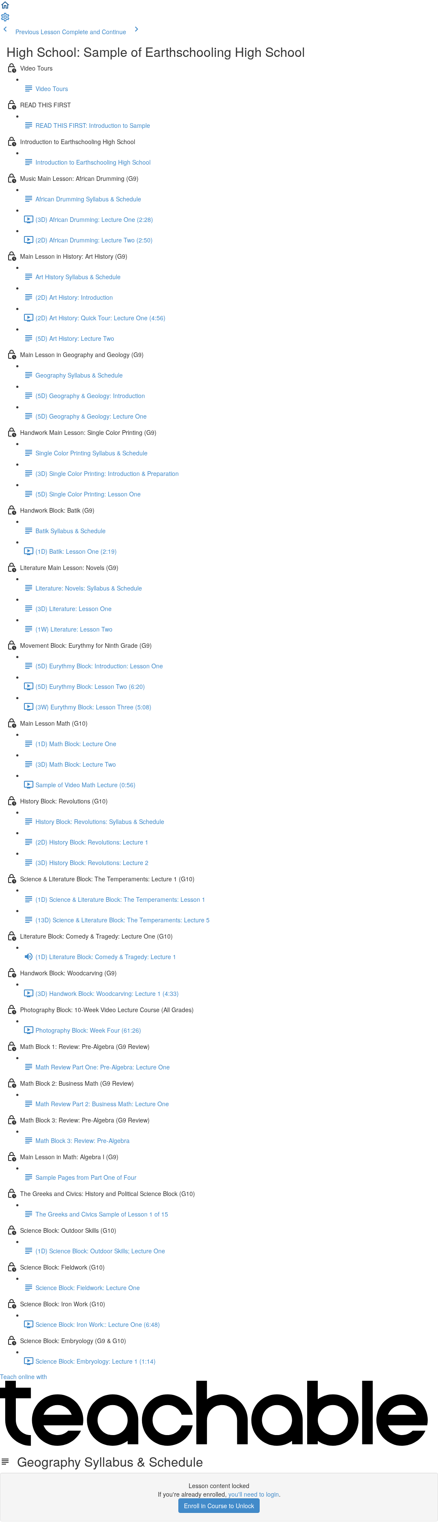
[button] (5, 7)
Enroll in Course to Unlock (219, 1505)
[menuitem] (5, 19)
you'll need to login (253, 1494)
